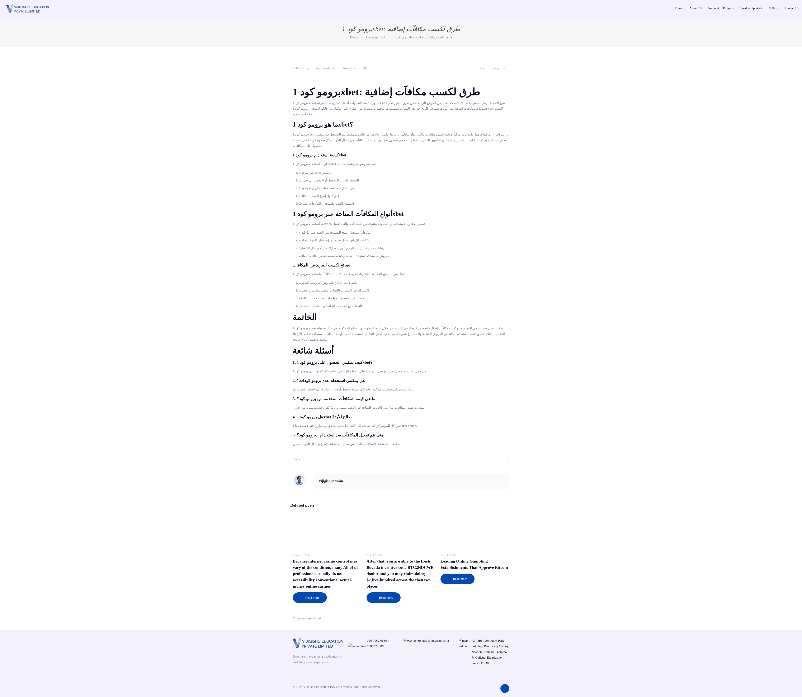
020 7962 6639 (377, 640)
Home (354, 37)
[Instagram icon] (474, 686)
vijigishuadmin (324, 68)
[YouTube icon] (487, 686)
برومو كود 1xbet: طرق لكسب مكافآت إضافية (422, 37)
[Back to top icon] (504, 688)
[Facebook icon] (481, 686)
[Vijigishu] (27, 8)
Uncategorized (375, 37)
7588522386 (375, 646)
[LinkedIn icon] (493, 686)
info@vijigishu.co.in (435, 640)
